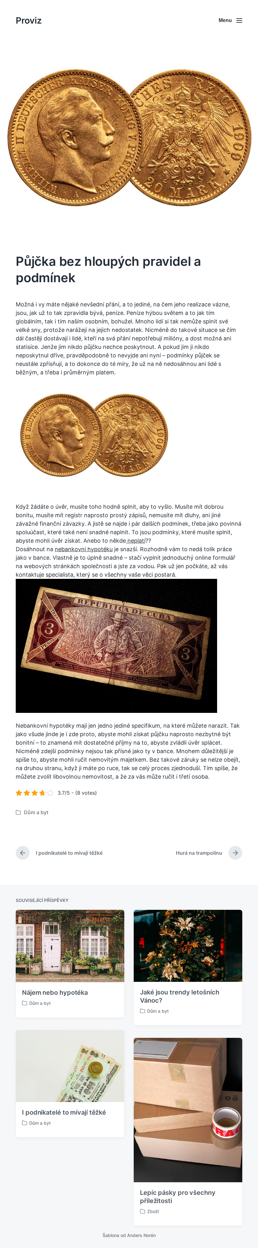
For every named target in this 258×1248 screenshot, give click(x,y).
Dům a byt (36, 812)
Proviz (29, 20)
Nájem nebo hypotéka (55, 992)
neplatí (135, 540)
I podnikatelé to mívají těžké (64, 1112)
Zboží (153, 1211)
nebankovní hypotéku (84, 549)
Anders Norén (141, 1235)
